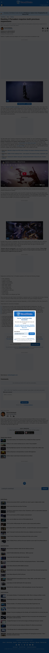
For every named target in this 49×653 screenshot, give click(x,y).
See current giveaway (24, 329)
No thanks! (24, 336)
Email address (17, 331)
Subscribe (32, 333)
